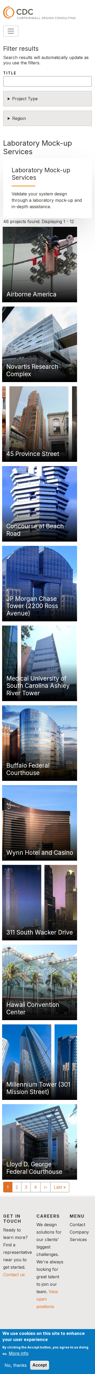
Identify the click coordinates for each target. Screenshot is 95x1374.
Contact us (14, 1274)
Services (78, 1239)
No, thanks (15, 1365)
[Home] (40, 13)
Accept (39, 1365)
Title (10, 73)
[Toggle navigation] (10, 31)
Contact (77, 1224)
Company (79, 1232)
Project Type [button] (25, 98)
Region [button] (19, 118)
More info (18, 1353)
